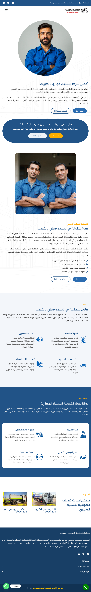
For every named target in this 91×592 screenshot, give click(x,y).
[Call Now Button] (86, 587)
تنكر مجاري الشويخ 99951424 (45, 510)
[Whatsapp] (6, 586)
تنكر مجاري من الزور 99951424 (15, 510)
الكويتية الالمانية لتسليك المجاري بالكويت (48, 588)
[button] (6, 10)
